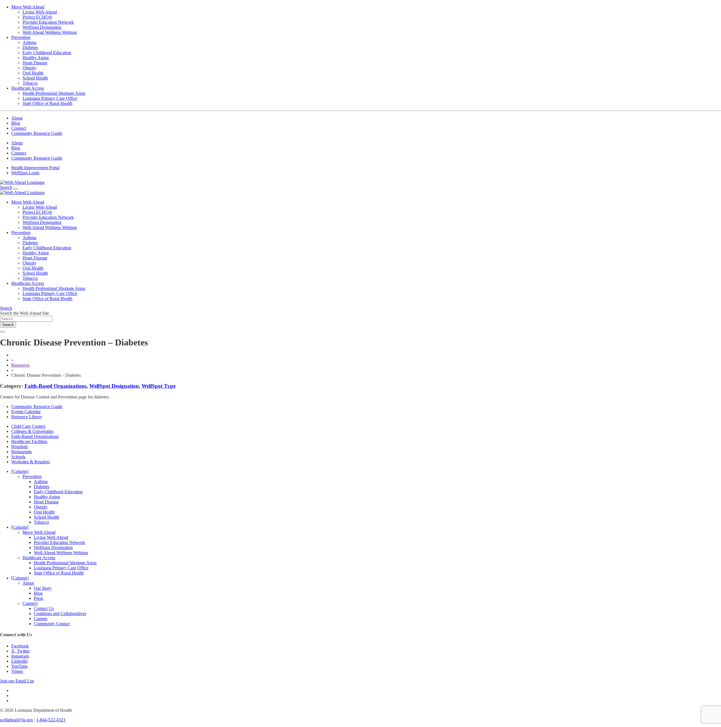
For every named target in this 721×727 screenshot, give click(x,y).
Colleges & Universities (32, 431)
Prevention (20, 37)
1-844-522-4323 (50, 719)
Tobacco (30, 83)
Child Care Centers (28, 426)
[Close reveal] (2, 331)
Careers (40, 618)
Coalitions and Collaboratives (60, 613)
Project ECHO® (37, 17)
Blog (15, 123)
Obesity (29, 67)
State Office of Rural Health (47, 103)
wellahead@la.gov (16, 719)
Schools (18, 456)
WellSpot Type (158, 386)
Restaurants (21, 451)
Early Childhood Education (47, 52)
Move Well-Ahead (27, 7)
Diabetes (30, 47)
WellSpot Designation (42, 27)
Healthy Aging (36, 57)
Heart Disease (35, 62)
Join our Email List (17, 680)
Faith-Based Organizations (55, 386)
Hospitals (19, 446)
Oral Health (33, 73)
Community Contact (52, 623)
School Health (35, 78)
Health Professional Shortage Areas (54, 93)
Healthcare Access (27, 88)
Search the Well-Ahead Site (24, 313)
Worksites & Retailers (30, 461)
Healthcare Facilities (29, 441)
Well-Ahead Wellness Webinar (50, 32)
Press (38, 598)
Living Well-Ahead (40, 12)
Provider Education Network (48, 22)
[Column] (19, 471)
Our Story (43, 588)
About (17, 118)
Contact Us (44, 608)
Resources (20, 365)
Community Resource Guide (36, 133)
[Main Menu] (15, 189)
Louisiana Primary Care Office (50, 98)
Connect (18, 128)
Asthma (29, 42)
